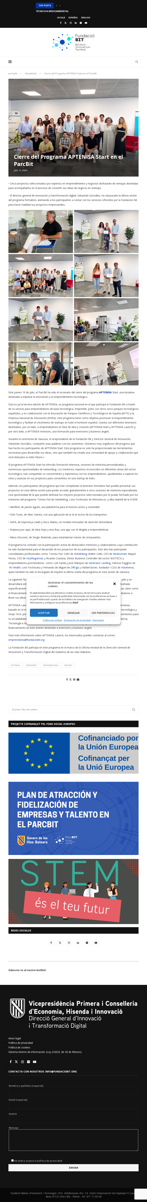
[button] (115, 584)
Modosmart (120, 554)
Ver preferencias (103, 613)
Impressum (98, 620)
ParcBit (68, 665)
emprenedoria (50, 665)
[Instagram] (71, 22)
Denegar (74, 613)
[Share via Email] (78, 679)
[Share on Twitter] (70, 679)
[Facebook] (60, 22)
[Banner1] (73, 753)
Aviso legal (14, 1038)
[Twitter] (65, 22)
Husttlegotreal (34, 558)
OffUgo (75, 567)
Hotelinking (80, 554)
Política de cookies (52, 620)
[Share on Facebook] (67, 679)
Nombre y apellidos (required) (26, 1085)
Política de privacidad (20, 1042)
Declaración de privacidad (77, 620)
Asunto (13, 1113)
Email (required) (18, 1099)
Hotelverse (127, 567)
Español (73, 17)
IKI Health (14, 567)
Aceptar (44, 613)
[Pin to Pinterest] (74, 679)
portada (12, 73)
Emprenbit (31, 665)
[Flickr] (81, 22)
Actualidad (30, 73)
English (85, 17)
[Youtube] (86, 22)
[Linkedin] (76, 22)
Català (61, 17)
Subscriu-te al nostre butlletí (27, 970)
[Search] (137, 62)
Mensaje (13, 1127)
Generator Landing (99, 563)
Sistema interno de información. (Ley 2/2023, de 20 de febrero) (45, 1052)
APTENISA (105, 392)
